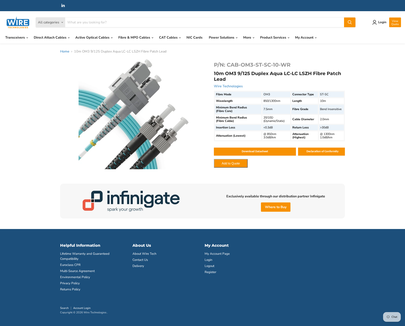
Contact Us (140, 260)
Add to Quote (231, 163)
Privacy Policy (70, 283)
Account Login (81, 308)
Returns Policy (70, 289)
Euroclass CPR (70, 265)
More (247, 37)
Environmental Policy (75, 277)
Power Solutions (222, 37)
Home (64, 51)
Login (208, 260)
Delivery (138, 266)
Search (64, 308)
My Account (304, 37)
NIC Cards (194, 37)
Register (210, 272)
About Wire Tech (144, 254)
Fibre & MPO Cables (134, 37)
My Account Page (217, 254)
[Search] (349, 22)
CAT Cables (168, 37)
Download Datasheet (255, 151)
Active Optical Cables (92, 37)
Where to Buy (275, 207)
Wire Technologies (228, 86)
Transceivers (15, 37)
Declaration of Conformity (322, 151)
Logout (209, 266)
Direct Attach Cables (50, 37)
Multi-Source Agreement (77, 271)
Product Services (273, 37)
